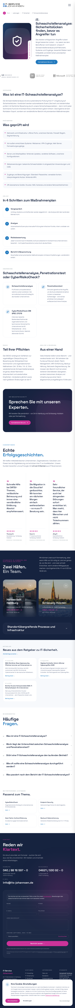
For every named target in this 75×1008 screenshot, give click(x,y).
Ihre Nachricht (13, 918)
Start (8, 13)
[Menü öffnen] (69, 5)
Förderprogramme (47, 978)
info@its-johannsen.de (18, 882)
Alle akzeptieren (13, 1001)
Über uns (44, 973)
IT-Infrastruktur (29, 976)
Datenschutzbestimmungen (45, 952)
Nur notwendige (65, 1001)
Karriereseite (47, 896)
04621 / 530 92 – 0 (51, 870)
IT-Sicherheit (26, 13)
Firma (40, 903)
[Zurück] (4, 13)
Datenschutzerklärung (52, 995)
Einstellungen (27, 1001)
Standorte (45, 976)
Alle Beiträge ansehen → (10, 654)
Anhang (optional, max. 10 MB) (19, 933)
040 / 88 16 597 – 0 (15, 870)
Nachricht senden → (37, 943)
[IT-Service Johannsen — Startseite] (13, 5)
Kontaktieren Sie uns (45, 62)
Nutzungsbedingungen (60, 952)
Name (9, 903)
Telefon (41, 911)
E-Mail (9, 911)
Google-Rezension (14, 540)
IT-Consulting (29, 973)
